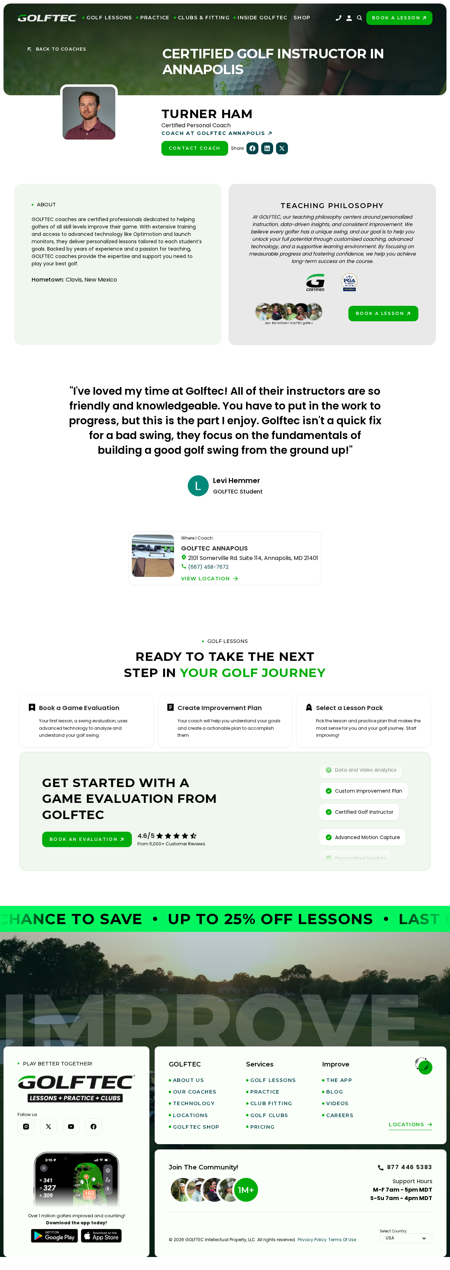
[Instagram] (26, 1126)
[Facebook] (93, 1126)
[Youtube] (71, 1126)
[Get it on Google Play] (54, 1236)
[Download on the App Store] (101, 1236)
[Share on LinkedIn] (267, 148)
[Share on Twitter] (282, 148)
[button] (107, 18)
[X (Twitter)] (48, 1126)
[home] (47, 18)
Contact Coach (195, 148)
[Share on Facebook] (252, 148)
